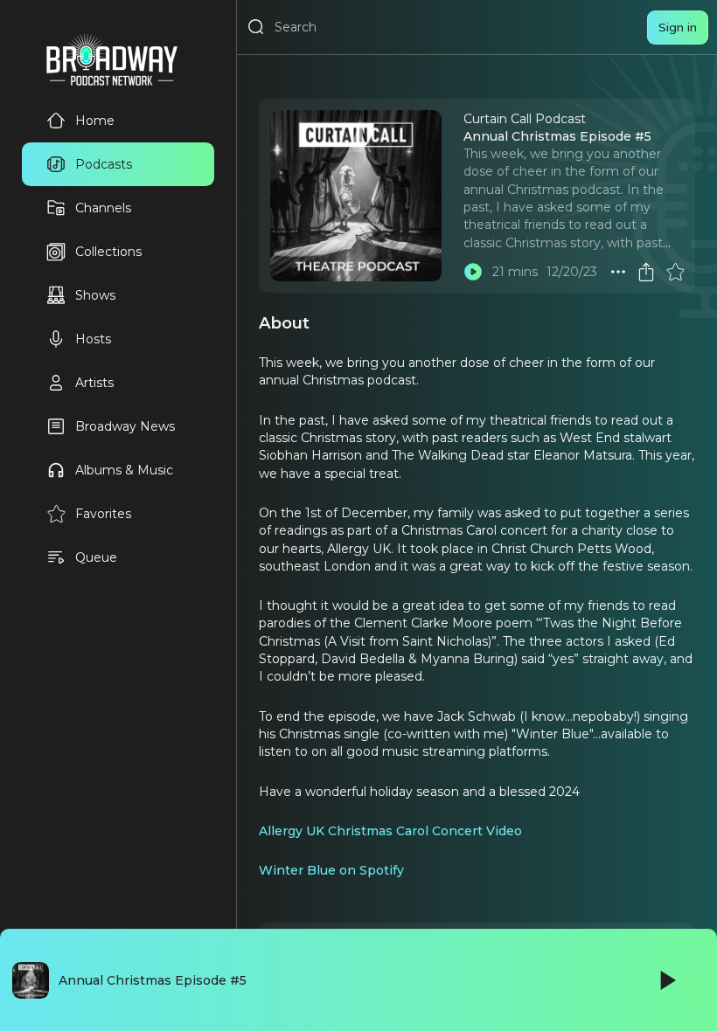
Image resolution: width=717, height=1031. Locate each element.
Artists (94, 383)
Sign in (677, 27)
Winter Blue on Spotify (331, 870)
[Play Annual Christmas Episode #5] (473, 271)
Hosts (93, 339)
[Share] (646, 271)
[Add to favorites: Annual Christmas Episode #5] (675, 271)
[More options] (618, 271)
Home (95, 120)
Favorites (103, 514)
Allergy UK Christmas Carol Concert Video (390, 831)
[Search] (256, 27)
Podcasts (103, 164)
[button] (618, 271)
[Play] (666, 980)
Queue (96, 557)
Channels (103, 208)
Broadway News (125, 426)
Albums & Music (124, 470)
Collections (108, 251)
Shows (95, 295)
